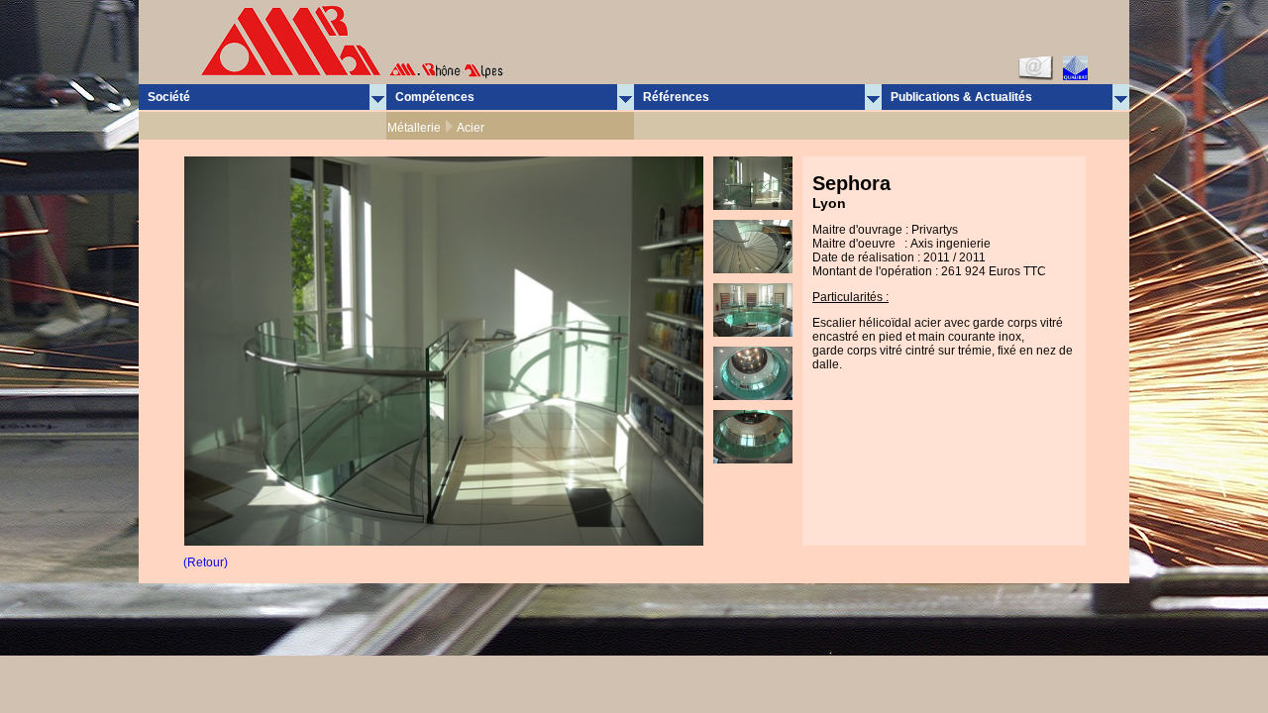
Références (676, 97)
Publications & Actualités (961, 97)
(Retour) (205, 562)
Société (169, 97)
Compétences (435, 97)
